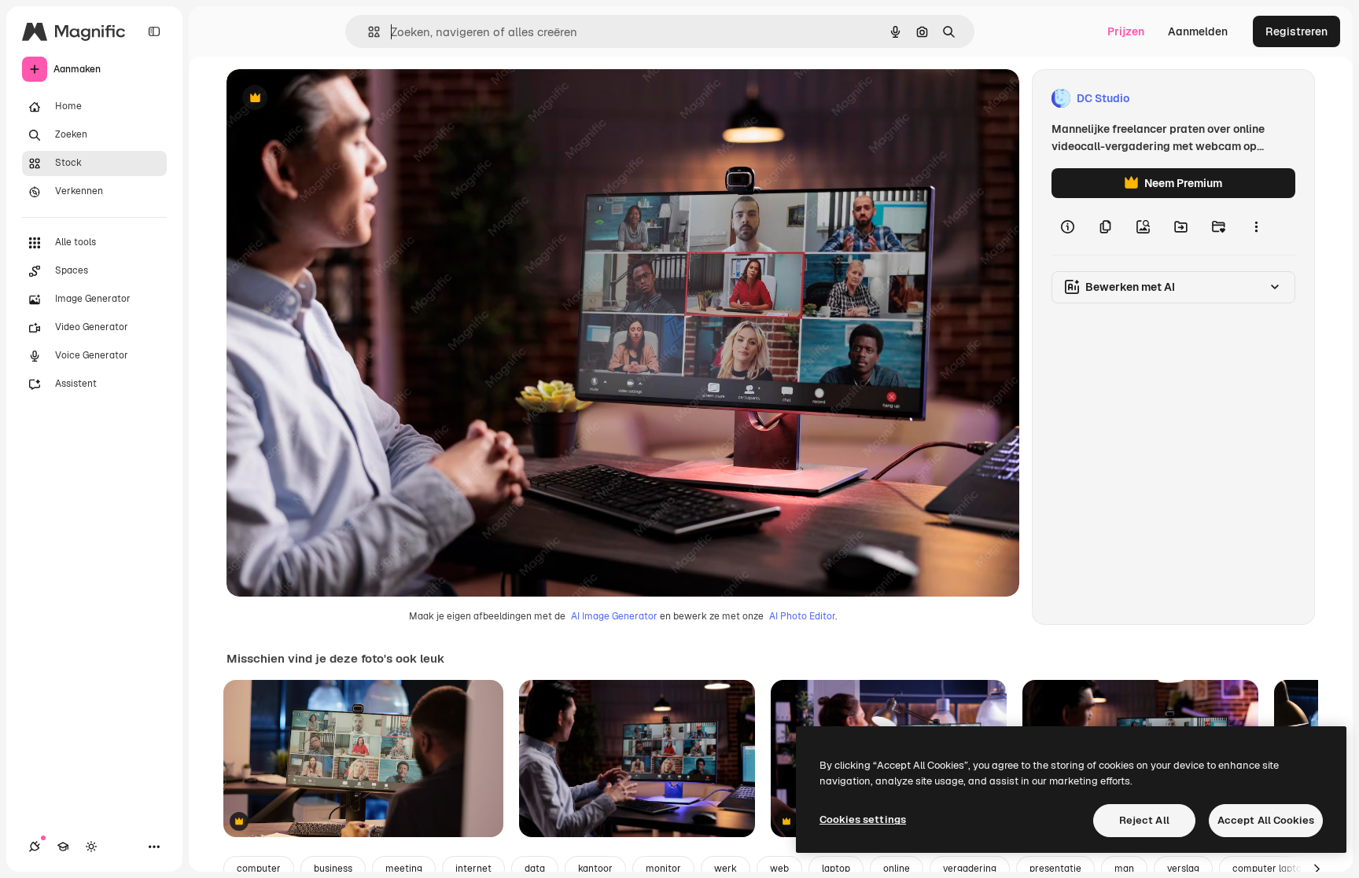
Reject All (1144, 820)
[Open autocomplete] (367, 32)
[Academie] (63, 846)
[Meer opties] (1256, 226)
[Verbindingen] (34, 846)
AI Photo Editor (802, 616)
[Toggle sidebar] (154, 31)
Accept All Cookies (1265, 820)
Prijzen (1125, 31)
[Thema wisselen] (91, 846)
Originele (330, 98)
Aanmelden (1198, 31)
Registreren (1296, 31)
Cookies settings (862, 819)
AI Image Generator (614, 616)
